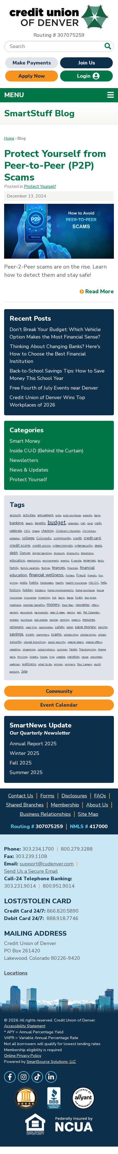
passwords (41, 612)
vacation (73, 657)
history (15, 590)
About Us (97, 805)
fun (101, 575)
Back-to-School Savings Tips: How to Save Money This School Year (57, 375)
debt (14, 552)
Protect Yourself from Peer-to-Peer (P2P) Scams (55, 165)
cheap (35, 531)
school (102, 635)
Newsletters (24, 460)
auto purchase (72, 515)
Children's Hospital (68, 531)
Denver (25, 553)
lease (70, 598)
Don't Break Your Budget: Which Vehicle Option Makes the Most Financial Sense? (55, 333)
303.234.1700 (38, 849)
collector (15, 538)
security (15, 642)
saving (102, 627)
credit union (41, 545)
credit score (20, 545)
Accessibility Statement (24, 1026)
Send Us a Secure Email (31, 871)
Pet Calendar (91, 612)
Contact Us (20, 795)
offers (95, 605)
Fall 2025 (21, 763)
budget (56, 522)
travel (43, 657)
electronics (33, 561)
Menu (49, 94)
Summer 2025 (26, 772)
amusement (45, 515)
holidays (40, 590)
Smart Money (25, 441)
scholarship (71, 635)
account (15, 515)
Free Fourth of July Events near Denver (54, 388)
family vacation (30, 568)
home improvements (60, 590)
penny (71, 612)
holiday (28, 590)
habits (33, 583)
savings (16, 634)
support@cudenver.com (47, 863)
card (89, 523)
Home (9, 138)
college (28, 538)
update (60, 657)
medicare (15, 605)
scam (30, 634)
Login (84, 76)
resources (88, 620)
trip (51, 657)
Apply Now (31, 76)
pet (79, 612)
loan (78, 597)
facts (100, 561)
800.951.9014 (59, 886)
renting (64, 620)
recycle (53, 620)
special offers (94, 642)
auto (58, 515)
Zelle (24, 672)
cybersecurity (83, 546)
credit (77, 538)
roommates (46, 627)
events (65, 561)
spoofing (15, 649)
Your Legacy (84, 664)
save (69, 627)
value (85, 657)
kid (54, 598)
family (14, 568)
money (53, 604)
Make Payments (32, 63)
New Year (67, 605)
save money (85, 627)
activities (29, 515)
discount (59, 553)
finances (58, 567)
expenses (89, 560)
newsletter (82, 605)
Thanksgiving (87, 649)
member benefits (33, 605)
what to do (45, 664)
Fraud (80, 575)
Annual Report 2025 (33, 743)
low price (90, 598)
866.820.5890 (63, 911)
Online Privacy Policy (22, 1055)
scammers (42, 635)
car (83, 523)
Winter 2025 (24, 753)
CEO (27, 531)
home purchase (84, 590)
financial (72, 568)
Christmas (88, 531)
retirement (16, 627)
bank (97, 515)
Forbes (70, 575)
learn (61, 598)
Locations (15, 973)
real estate (40, 620)
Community (59, 691)
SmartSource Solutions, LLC (51, 1061)
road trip (31, 627)
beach (29, 523)
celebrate (16, 531)
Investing (44, 598)
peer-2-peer (57, 612)
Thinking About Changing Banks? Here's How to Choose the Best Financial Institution (55, 354)
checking (47, 531)
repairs (75, 620)
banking (16, 523)
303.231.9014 (20, 886)
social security (56, 642)
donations (87, 553)
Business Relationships (45, 814)
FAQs (100, 795)
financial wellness (46, 575)
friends (92, 575)
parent (14, 612)
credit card (92, 538)
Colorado (43, 538)
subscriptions (46, 649)
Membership (65, 805)
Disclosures (74, 795)
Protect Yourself (40, 187)
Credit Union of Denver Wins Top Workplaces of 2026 (47, 401)
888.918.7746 (62, 918)
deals (98, 546)
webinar (15, 664)
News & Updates (29, 470)
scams (56, 634)
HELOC (94, 583)
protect (14, 620)
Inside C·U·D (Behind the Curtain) (46, 450)
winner (58, 664)
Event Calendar (59, 705)
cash (98, 523)
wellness (29, 664)
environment (50, 561)
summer (62, 649)
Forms (47, 795)
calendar (73, 523)
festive (45, 568)
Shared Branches (25, 805)
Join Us (86, 63)
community (62, 538)
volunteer (96, 657)
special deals (75, 642)
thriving (22, 657)
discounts (73, 553)
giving (14, 583)
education (17, 560)
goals (23, 583)
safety (59, 627)
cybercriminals (62, 546)
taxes (73, 649)
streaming (29, 649)
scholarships (88, 635)
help (103, 583)
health (59, 583)
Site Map (88, 814)
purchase (26, 620)
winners (70, 664)
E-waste (76, 561)
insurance (30, 598)
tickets (34, 657)
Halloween (46, 583)
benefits (40, 523)
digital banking (42, 553)
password (26, 612)
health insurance (76, 583)
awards (87, 515)
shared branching (35, 642)
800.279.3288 (77, 849)
